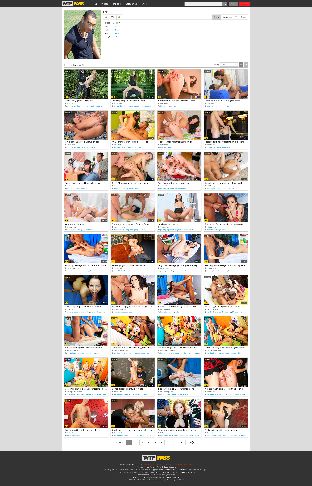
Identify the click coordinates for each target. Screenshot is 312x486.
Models (117, 3)
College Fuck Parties (121, 350)
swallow (231, 188)
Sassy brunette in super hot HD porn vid (223, 183)
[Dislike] (106, 17)
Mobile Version (156, 472)
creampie (214, 106)
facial (143, 106)
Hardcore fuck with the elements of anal (176, 100)
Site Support (136, 464)
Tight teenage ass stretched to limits (175, 141)
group (129, 188)
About (216, 17)
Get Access (244, 4)
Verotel (160, 470)
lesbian (148, 353)
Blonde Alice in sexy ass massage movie (176, 388)
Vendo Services (170, 470)
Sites (144, 3)
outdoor (137, 106)
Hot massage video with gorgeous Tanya (177, 306)
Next (189, 442)
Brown (117, 33)
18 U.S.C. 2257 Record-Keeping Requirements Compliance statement (156, 477)
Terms (159, 467)
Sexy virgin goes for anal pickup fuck (128, 265)
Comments (230, 17)
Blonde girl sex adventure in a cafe (127, 388)
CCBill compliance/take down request (180, 464)
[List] (246, 64)
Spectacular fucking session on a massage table (226, 224)
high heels (77, 106)
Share (243, 17)
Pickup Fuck (71, 103)
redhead (186, 435)
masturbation (72, 353)
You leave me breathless (169, 224)
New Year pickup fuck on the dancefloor (83, 306)
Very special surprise (74, 224)
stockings (70, 229)
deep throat (71, 188)
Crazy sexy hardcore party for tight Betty (130, 224)
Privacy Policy (149, 467)
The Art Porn (164, 186)
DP (133, 188)
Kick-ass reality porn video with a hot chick (224, 388)
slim (174, 106)
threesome (149, 106)
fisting (144, 229)
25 (116, 26)
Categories (131, 3)
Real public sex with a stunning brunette (223, 430)
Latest (224, 64)
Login (233, 4)
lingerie (209, 147)
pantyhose (100, 106)
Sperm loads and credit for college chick (83, 183)
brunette (222, 106)
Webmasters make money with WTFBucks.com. (178, 472)
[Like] (119, 17)
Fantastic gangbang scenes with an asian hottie (226, 306)
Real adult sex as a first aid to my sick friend (224, 141)
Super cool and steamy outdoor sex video (177, 430)
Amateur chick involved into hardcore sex (130, 141)
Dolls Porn (164, 103)
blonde (183, 188)
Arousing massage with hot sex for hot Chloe (85, 265)
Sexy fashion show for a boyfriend (173, 183)
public (93, 106)
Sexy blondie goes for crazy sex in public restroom (134, 430)
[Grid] (241, 64)
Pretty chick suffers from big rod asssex (223, 100)
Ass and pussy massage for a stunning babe (225, 265)
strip (80, 312)
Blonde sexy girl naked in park (79, 100)
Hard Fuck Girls (119, 186)
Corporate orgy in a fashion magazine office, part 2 (181, 347)
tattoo (88, 106)
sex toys (125, 353)
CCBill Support (183, 470)
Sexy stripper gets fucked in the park (128, 100)
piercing (70, 106)
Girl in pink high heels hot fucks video (82, 141)
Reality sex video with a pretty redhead (82, 430)
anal (83, 106)
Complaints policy (170, 467)
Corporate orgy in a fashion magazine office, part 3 (228, 347)
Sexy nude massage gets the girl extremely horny (180, 265)
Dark (117, 30)
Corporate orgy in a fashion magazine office (132, 347)
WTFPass (73, 3)
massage (224, 188)
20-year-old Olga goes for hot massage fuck (132, 306)
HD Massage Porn (213, 186)
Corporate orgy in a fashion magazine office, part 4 (88, 388)
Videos (104, 3)
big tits (192, 435)
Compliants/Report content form (153, 464)
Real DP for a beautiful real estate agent (130, 183)
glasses (139, 435)
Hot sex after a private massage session (83, 347)
